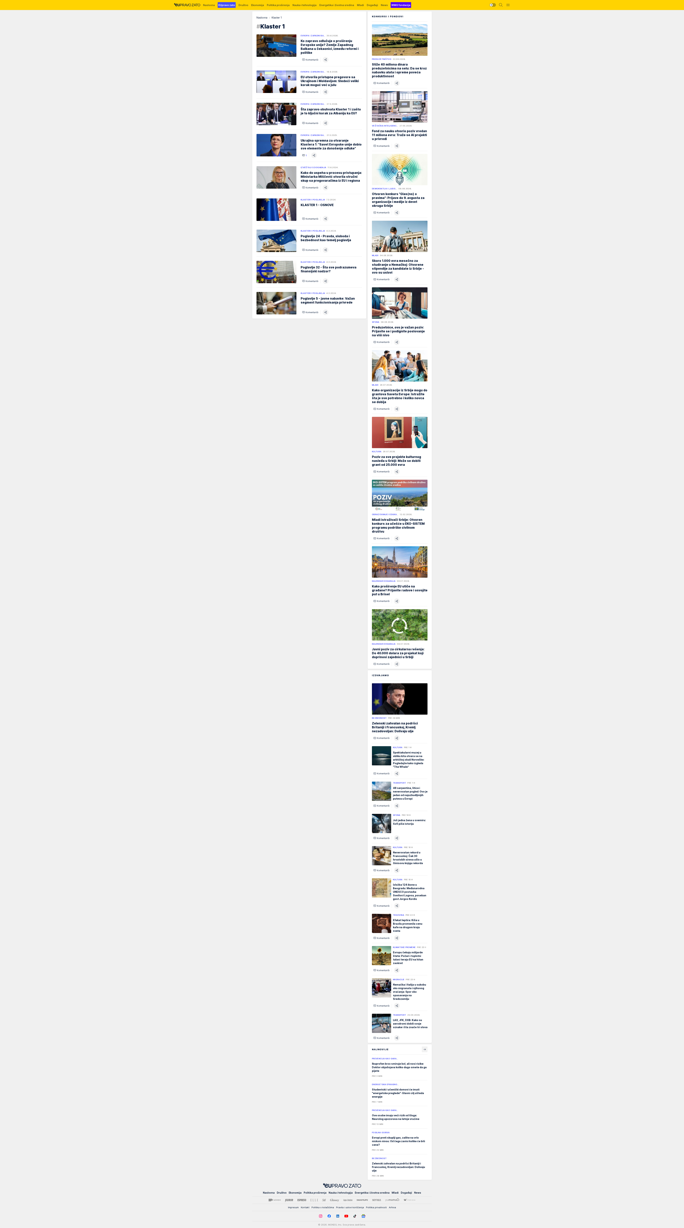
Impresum (293, 1207)
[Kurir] (289, 1200)
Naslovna (261, 17)
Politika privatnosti (376, 1207)
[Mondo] (275, 1200)
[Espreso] (301, 1200)
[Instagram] (320, 1216)
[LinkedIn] (337, 1216)
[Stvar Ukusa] (409, 1200)
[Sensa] (376, 1200)
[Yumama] (392, 1200)
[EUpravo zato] (187, 5)
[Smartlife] (362, 1200)
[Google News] (363, 1216)
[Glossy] (334, 1200)
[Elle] (314, 1200)
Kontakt (305, 1207)
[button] (310, 60)
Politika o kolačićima (323, 1207)
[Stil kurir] (324, 1200)
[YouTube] (346, 1216)
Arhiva (392, 1207)
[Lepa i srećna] (347, 1200)
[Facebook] (329, 1216)
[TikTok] (354, 1216)
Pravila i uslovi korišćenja (350, 1207)
